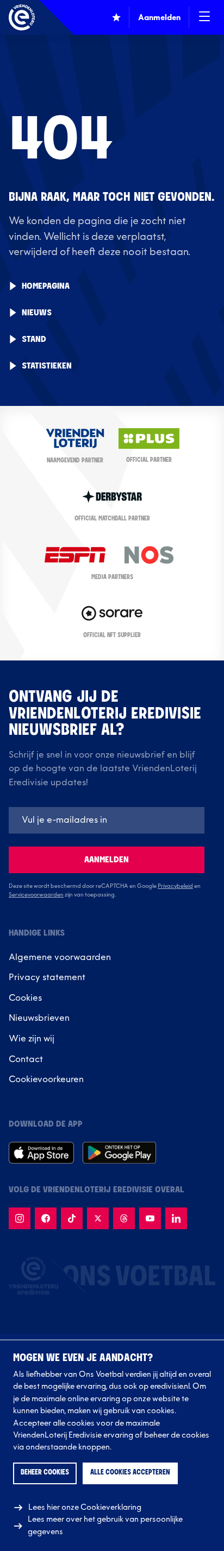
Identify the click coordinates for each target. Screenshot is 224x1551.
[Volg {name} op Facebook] (46, 1218)
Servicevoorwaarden (36, 895)
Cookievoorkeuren (46, 1079)
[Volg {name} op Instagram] (19, 1218)
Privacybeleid (175, 886)
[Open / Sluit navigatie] (204, 17)
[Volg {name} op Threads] (124, 1218)
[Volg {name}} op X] (98, 1218)
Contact (26, 1059)
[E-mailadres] (106, 820)
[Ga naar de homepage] (22, 17)
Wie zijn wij (31, 1039)
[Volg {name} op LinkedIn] (176, 1218)
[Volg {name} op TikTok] (72, 1218)
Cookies (25, 998)
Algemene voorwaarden (60, 957)
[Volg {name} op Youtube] (150, 1218)
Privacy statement (47, 977)
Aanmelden (106, 860)
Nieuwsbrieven (39, 1018)
